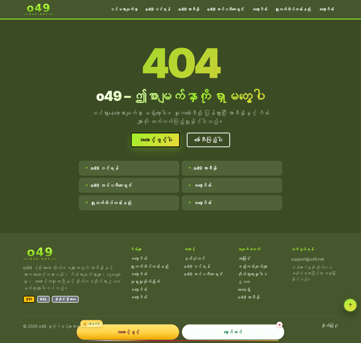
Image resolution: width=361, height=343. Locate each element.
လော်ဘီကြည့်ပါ (208, 140)
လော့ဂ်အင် (233, 332)
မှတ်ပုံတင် (194, 258)
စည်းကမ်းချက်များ (252, 266)
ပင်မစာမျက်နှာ (124, 9)
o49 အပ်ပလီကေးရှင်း (225, 9)
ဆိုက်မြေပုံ (329, 325)
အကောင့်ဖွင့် (127, 332)
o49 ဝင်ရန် (157, 9)
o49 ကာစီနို (188, 9)
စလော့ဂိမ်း (259, 9)
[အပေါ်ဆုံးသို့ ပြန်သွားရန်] (350, 305)
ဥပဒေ (244, 281)
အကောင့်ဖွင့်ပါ (155, 140)
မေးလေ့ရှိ (244, 289)
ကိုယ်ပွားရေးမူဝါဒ (252, 274)
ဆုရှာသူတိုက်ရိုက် (145, 281)
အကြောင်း (244, 258)
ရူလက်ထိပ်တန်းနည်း (293, 9)
